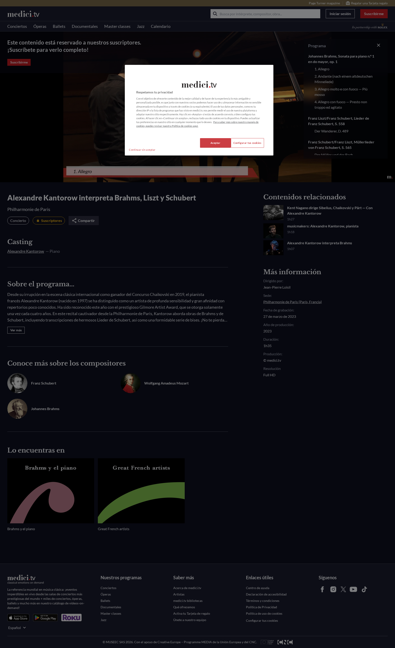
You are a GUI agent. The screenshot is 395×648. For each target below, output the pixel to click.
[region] (199, 110)
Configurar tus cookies (247, 142)
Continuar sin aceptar (142, 149)
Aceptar (216, 142)
